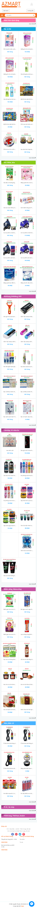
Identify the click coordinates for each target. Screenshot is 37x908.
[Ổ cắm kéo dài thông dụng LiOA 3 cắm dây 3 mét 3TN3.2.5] (27, 733)
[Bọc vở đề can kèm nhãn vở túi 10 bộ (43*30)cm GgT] (9, 382)
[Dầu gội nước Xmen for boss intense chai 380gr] (27, 441)
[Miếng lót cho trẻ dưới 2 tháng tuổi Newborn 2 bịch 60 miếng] (9, 64)
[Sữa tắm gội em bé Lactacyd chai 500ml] (27, 64)
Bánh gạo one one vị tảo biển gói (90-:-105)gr (15, 609)
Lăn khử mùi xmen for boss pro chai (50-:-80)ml (16, 475)
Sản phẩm (22, 839)
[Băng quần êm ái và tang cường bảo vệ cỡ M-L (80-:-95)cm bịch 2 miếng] (27, 173)
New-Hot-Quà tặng (11, 20)
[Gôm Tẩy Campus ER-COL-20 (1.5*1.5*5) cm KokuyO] (27, 332)
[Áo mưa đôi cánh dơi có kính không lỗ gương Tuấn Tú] (27, 248)
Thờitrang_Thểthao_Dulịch (14, 816)
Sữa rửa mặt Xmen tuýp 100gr (28, 525)
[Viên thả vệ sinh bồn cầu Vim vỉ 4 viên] (27, 541)
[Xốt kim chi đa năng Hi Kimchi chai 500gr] (27, 650)
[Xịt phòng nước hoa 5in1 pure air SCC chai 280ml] (27, 466)
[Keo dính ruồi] (9, 441)
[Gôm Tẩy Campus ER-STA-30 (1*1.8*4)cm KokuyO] (9, 332)
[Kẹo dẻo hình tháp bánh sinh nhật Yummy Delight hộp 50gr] (27, 139)
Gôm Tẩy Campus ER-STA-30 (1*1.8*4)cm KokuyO (16, 341)
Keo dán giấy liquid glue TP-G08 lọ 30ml (14, 366)
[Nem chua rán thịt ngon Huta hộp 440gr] (27, 700)
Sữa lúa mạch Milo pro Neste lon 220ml (14, 207)
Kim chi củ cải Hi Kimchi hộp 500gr (12, 684)
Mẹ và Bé (7, 29)
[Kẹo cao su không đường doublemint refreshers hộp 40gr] (9, 650)
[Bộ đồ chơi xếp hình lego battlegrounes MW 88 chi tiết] (27, 89)
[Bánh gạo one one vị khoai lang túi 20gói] (9, 624)
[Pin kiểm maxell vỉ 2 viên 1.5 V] (9, 784)
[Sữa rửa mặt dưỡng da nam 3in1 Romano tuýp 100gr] (9, 566)
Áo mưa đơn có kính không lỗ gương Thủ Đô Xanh (17, 233)
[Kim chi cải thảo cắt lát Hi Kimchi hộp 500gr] (27, 675)
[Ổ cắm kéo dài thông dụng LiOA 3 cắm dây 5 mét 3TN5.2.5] (9, 733)
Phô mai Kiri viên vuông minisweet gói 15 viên (15, 49)
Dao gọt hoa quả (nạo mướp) (11, 316)
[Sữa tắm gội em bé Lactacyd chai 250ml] (9, 89)
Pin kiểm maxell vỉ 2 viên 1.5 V (11, 793)
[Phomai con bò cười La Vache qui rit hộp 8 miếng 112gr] (9, 139)
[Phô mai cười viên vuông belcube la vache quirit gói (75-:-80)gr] (27, 114)
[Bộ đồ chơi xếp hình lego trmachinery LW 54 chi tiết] (9, 114)
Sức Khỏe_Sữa (9, 162)
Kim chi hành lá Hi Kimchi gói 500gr (13, 709)
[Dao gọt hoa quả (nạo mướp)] (9, 307)
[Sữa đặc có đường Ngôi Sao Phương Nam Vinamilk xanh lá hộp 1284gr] (9, 173)
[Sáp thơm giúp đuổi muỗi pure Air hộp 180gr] (9, 516)
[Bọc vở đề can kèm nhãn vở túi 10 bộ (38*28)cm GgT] (27, 382)
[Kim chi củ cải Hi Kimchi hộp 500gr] (9, 675)
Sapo (22, 906)
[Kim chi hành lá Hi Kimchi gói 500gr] (9, 700)
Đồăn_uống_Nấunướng (13, 589)
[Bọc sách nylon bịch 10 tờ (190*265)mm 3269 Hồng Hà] (9, 407)
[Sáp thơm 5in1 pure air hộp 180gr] (27, 491)
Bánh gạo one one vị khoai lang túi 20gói (14, 634)
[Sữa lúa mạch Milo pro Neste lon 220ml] (9, 198)
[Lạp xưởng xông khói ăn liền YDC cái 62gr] (27, 624)
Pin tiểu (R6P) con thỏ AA (27, 793)
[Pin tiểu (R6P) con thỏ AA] (27, 784)
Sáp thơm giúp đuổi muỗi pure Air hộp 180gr (15, 525)
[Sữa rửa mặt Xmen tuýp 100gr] (27, 516)
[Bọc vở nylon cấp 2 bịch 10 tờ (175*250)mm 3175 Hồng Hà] (27, 407)
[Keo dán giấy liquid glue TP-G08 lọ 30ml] (9, 357)
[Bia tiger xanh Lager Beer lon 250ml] (27, 599)
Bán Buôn (6, 10)
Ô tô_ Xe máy (9, 807)
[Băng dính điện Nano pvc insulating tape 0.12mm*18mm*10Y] (27, 759)
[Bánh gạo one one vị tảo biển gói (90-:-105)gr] (9, 599)
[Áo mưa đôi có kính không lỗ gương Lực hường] (27, 223)
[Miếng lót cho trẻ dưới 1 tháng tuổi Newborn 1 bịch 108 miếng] (27, 39)
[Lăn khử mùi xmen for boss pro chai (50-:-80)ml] (9, 466)
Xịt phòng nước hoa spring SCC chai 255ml (14, 500)
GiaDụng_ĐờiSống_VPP (13, 296)
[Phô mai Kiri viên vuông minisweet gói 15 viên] (9, 39)
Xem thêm (32, 24)
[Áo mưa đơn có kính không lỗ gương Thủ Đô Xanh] (9, 223)
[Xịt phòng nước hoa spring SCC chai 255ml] (9, 491)
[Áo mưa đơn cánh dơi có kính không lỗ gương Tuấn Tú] (9, 248)
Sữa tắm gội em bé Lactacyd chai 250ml (14, 99)
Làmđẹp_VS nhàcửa (11, 430)
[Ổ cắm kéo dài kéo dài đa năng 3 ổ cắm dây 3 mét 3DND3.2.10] (9, 759)
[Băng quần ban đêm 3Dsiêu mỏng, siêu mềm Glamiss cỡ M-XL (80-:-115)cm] (9, 273)
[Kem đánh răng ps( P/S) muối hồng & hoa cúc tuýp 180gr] (27, 198)
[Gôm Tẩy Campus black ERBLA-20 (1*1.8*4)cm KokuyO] (27, 307)
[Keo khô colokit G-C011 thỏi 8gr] (27, 357)
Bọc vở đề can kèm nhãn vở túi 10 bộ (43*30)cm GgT (17, 391)
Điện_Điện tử (9, 723)
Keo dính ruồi (10, 450)
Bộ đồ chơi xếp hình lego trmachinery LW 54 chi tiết (17, 124)
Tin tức (21, 842)
